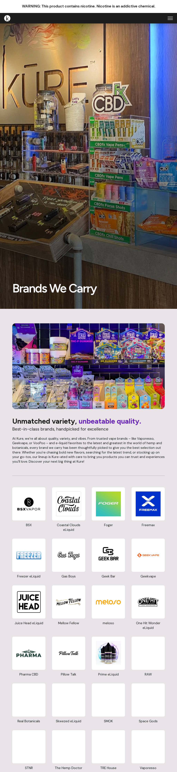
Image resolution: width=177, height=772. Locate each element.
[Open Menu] (170, 18)
